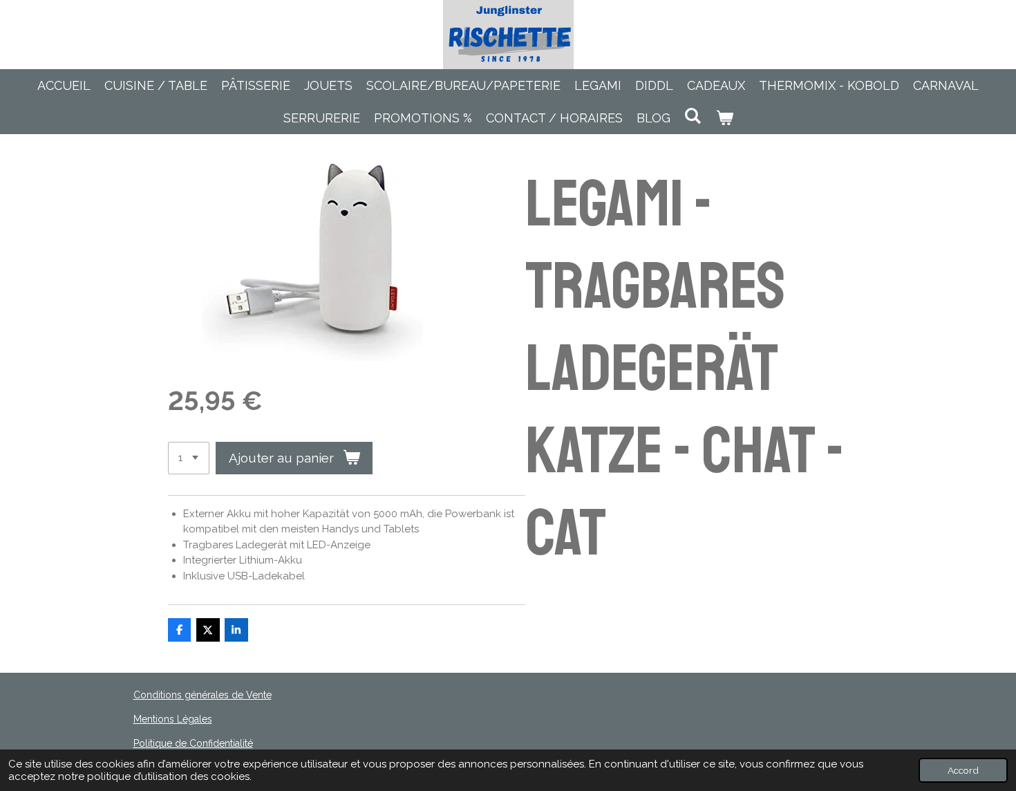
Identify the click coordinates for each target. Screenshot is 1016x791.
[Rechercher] (692, 116)
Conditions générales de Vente (202, 694)
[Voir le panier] (724, 118)
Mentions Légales (172, 719)
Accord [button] (963, 770)
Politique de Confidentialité (193, 743)
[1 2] (188, 458)
